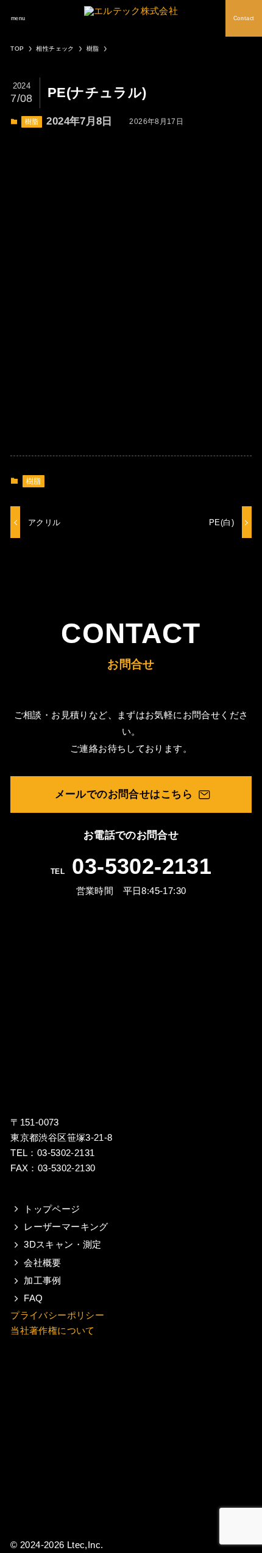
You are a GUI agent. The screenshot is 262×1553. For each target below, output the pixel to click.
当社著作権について (52, 1330)
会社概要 (43, 1263)
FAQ (33, 1298)
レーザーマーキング (66, 1227)
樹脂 (32, 121)
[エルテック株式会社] (131, 18)
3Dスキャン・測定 (62, 1244)
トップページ (52, 1209)
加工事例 (43, 1281)
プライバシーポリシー (57, 1315)
